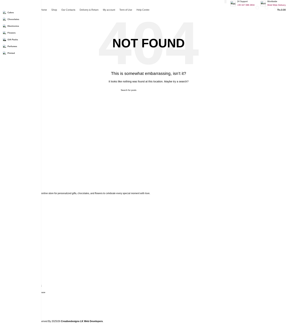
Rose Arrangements (20, 241)
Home (14, 261)
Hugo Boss (16, 252)
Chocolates (16, 222)
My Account (16, 276)
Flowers (15, 212)
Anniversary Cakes (20, 231)
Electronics (16, 217)
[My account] (245, 10)
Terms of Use (17, 281)
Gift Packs (16, 246)
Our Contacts (17, 271)
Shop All (15, 266)
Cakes (14, 201)
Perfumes (15, 207)
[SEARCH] (225, 1)
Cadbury (15, 236)
